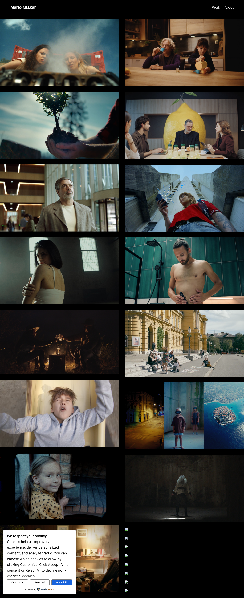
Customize (17, 582)
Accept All (61, 582)
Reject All (40, 582)
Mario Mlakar (23, 7)
